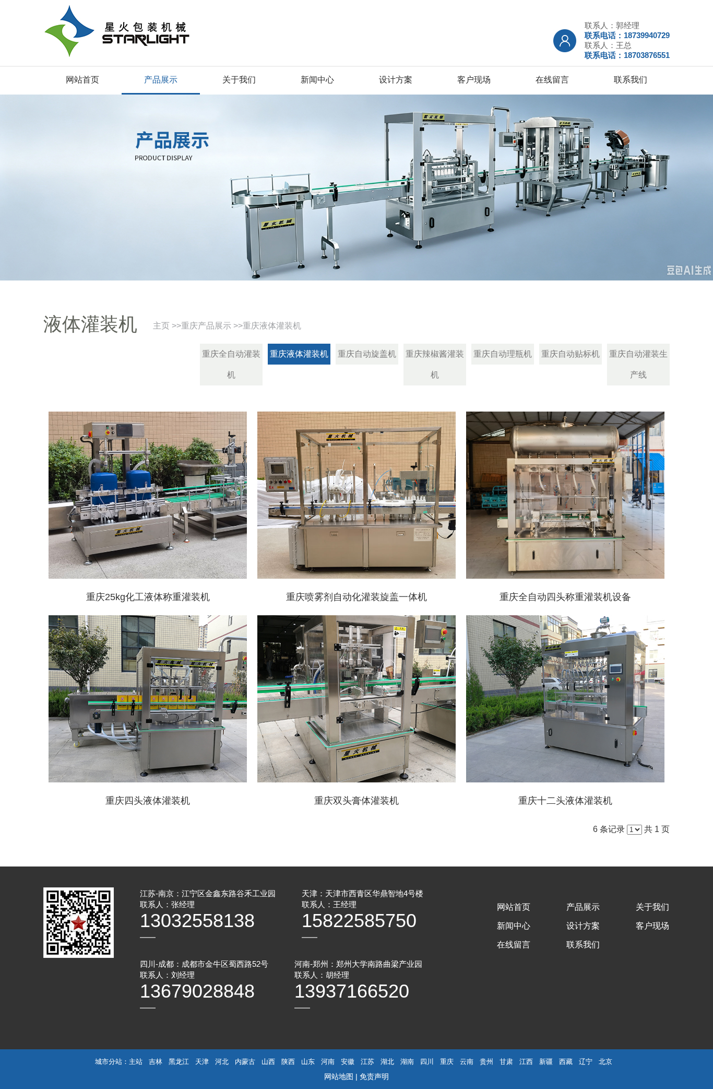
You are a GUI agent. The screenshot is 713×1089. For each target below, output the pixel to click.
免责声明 (374, 1076)
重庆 (447, 1061)
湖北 (387, 1061)
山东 (308, 1061)
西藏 (566, 1061)
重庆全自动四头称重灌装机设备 (565, 597)
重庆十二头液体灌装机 (565, 800)
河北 (222, 1061)
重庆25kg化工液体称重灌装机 (148, 597)
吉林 (155, 1061)
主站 (135, 1061)
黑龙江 (179, 1061)
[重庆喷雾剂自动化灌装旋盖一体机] (356, 495)
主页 (161, 325)
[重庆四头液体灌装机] (148, 698)
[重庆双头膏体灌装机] (356, 698)
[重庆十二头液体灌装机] (565, 698)
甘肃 (506, 1061)
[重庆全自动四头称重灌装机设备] (565, 495)
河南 (328, 1061)
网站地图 (338, 1076)
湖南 (407, 1061)
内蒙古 (245, 1061)
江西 (526, 1061)
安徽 (347, 1061)
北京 (605, 1061)
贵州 (486, 1061)
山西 (268, 1061)
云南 (466, 1061)
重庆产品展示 (206, 325)
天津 (202, 1061)
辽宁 (585, 1061)
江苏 (367, 1061)
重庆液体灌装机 (272, 325)
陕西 (288, 1061)
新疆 (546, 1061)
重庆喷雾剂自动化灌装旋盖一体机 (356, 597)
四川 (427, 1061)
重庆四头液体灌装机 (147, 800)
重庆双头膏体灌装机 (356, 800)
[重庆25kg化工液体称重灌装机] (148, 495)
